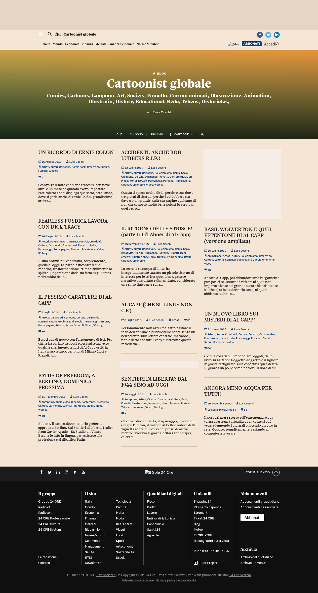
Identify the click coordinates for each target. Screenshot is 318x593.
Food (119, 535)
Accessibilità (187, 580)
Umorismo (138, 184)
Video (149, 184)
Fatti (184, 399)
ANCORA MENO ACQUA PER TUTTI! (238, 391)
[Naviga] (41, 34)
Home (118, 134)
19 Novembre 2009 (219, 403)
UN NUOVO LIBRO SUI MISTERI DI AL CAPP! (231, 317)
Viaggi (90, 405)
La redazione (47, 557)
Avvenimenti (58, 241)
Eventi (66, 405)
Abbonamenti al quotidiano (259, 501)
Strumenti (201, 513)
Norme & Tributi (148, 44)
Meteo (198, 529)
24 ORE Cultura (49, 524)
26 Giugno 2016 (51, 236)
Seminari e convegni (237, 259)
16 (209, 270)
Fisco (151, 501)
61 (189, 320)
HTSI (88, 557)
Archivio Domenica (253, 563)
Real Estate (124, 524)
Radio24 (44, 507)
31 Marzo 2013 (216, 329)
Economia (72, 44)
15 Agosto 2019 (51, 161)
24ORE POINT (204, 535)
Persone (168, 180)
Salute (89, 552)
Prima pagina (183, 180)
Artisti (45, 167)
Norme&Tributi (95, 535)
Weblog (53, 170)
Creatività (93, 167)
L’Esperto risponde (207, 507)
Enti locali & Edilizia (161, 518)
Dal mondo (151, 176)
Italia (46, 44)
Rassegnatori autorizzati (211, 541)
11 (245, 409)
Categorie (181, 134)
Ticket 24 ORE (204, 518)
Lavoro (152, 513)
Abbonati (251, 43)
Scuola (120, 557)
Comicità (82, 241)
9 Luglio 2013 (50, 312)
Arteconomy (124, 546)
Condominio (155, 524)
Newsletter (93, 563)
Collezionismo (163, 173)
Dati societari (106, 575)
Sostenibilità (125, 552)
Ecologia (212, 409)
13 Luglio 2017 (133, 167)
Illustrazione (139, 257)
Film (74, 405)
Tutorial (125, 407)
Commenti (92, 541)
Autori (54, 167)
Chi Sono (136, 134)
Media (125, 180)
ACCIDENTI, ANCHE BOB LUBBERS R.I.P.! (151, 155)
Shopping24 (202, 501)
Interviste (154, 403)
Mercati (100, 44)
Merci (133, 180)
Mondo (58, 44)
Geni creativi (177, 176)
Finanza (87, 44)
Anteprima (47, 402)
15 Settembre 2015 (136, 244)
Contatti (44, 563)
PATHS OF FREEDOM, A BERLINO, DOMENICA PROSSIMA (66, 381)
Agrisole (153, 535)
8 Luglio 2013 (133, 320)
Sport (120, 541)
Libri (189, 176)
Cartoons (64, 167)
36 (43, 331)
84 (209, 348)
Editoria (163, 253)
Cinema (71, 241)
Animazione (214, 256)
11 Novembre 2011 (53, 396)
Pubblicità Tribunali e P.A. (212, 551)
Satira (188, 257)
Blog (161, 73)
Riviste (59, 325)
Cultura (104, 167)
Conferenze (88, 402)
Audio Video (62, 402)
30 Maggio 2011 (134, 394)
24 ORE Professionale (54, 518)
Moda (120, 518)
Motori (120, 513)
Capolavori (148, 249)
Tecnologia (123, 501)
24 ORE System (49, 529)
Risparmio (92, 529)
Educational (69, 245)
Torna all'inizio (258, 472)
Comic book (79, 167)
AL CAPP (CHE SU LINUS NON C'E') (157, 307)
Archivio (157, 134)
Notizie (142, 180)
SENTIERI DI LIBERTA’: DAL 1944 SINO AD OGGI (154, 382)
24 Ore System (240, 575)
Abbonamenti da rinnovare (259, 507)
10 (43, 416)
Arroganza (47, 317)
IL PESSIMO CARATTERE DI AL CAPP (75, 300)
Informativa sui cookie (138, 580)
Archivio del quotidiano (256, 557)
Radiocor (44, 513)
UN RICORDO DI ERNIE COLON (76, 152)
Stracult (126, 184)
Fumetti (43, 170)
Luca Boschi (162, 112)
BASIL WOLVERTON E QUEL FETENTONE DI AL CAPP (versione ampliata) (238, 235)
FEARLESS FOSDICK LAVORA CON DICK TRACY (73, 224)
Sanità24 (153, 529)
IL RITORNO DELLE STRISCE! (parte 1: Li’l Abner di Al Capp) (156, 231)
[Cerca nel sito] (50, 34)
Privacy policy (165, 580)
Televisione (89, 249)
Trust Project (208, 563)
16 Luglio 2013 (216, 250)
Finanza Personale (121, 44)
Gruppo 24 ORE (49, 501)
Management (94, 546)
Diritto (151, 507)
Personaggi (155, 180)
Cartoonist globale (80, 34)
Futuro (53, 321)
